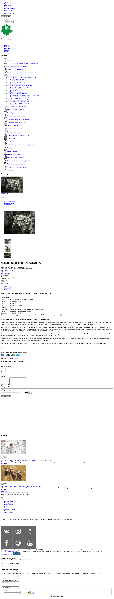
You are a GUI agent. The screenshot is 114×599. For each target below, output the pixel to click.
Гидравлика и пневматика (15, 69)
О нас (6, 506)
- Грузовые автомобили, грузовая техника (21, 85)
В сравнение (29, 268)
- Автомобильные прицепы (17, 81)
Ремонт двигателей (10, 203)
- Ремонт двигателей (14, 98)
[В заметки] (3, 197)
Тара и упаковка (12, 151)
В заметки (22, 268)
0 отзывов (4, 268)
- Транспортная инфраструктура (18, 106)
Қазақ (11, 21)
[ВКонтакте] (2, 355)
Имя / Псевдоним (6, 366)
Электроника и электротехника (16, 167)
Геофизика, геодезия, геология (16, 66)
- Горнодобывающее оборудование (19, 84)
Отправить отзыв (6, 396)
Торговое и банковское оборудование (18, 161)
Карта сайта (7, 511)
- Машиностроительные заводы (18, 89)
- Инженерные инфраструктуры (18, 87)
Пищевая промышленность (15, 129)
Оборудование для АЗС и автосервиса (18, 119)
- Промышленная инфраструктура (19, 97)
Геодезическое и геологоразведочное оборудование (22, 63)
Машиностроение (12, 76)
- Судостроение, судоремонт (17, 105)
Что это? (10, 270)
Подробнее (4, 463)
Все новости (4, 491)
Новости (7, 46)
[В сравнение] (1, 197)
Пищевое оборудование (14, 132)
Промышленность (12, 138)
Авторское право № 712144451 (10, 551)
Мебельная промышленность (16, 109)
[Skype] (17, 355)
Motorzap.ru (4, 193)
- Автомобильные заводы (16, 79)
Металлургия (11, 113)
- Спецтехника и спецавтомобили (18, 103)
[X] (9, 355)
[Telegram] (19, 355)
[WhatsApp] (14, 355)
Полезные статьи (9, 48)
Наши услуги (8, 503)
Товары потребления (13, 154)
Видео (6, 51)
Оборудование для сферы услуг (16, 122)
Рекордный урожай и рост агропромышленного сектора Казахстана (21, 486)
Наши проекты (8, 504)
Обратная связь (9, 512)
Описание (7, 286)
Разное (9, 141)
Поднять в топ (5, 275)
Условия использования (11, 508)
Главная (6, 45)
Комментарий (5, 384)
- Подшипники (13, 90)
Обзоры (6, 50)
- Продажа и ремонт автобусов (17, 93)
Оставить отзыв (13, 268)
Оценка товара (5, 386)
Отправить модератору (57, 596)
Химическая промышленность (16, 164)
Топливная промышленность (16, 157)
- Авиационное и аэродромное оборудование (22, 77)
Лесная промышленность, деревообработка (20, 73)
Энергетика (10, 170)
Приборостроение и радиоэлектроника (19, 135)
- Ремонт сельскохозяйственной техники (20, 100)
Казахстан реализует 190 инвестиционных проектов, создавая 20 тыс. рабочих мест (26, 460)
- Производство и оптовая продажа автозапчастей (23, 95)
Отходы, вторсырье (13, 125)
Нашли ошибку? (6, 273)
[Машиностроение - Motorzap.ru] (19, 237)
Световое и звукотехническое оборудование (20, 145)
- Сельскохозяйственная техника (18, 101)
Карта (6, 289)
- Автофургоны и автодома (16, 82)
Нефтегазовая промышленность (16, 116)
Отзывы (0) (7, 288)
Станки (9, 148)
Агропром (10, 60)
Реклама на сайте (9, 501)
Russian (13, 19)
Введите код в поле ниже (9, 390)
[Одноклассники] (4, 355)
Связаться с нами (9, 509)
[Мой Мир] (7, 355)
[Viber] (12, 355)
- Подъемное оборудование (16, 92)
